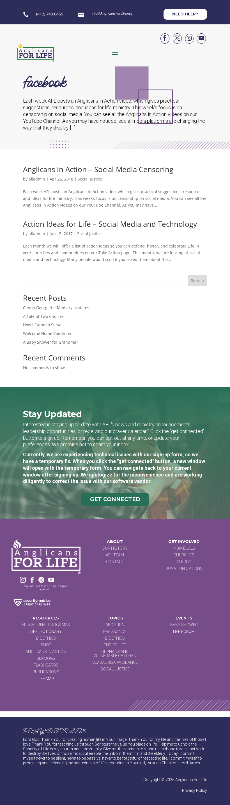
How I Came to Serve (42, 324)
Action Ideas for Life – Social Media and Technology (110, 224)
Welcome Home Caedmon (47, 333)
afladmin (37, 179)
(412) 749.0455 (49, 14)
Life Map (46, 678)
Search (197, 280)
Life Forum (184, 631)
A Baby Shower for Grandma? (50, 342)
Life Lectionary (46, 631)
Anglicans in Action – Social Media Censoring (98, 169)
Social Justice (90, 179)
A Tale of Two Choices (43, 316)
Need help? (185, 14)
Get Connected (115, 499)
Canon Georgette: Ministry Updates (56, 307)
